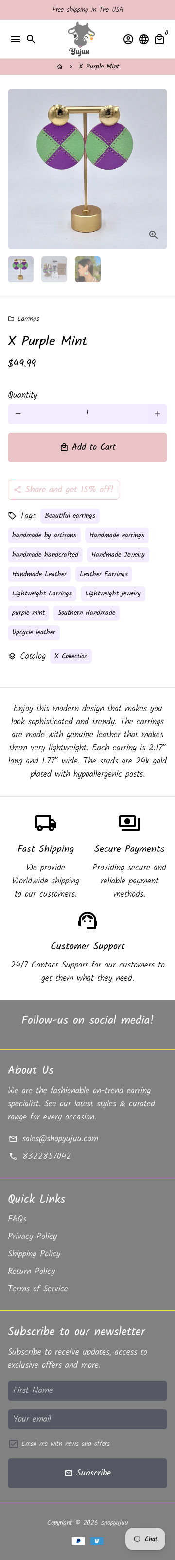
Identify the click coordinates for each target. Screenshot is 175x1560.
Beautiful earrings (70, 515)
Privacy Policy (32, 1236)
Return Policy (31, 1271)
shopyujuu (114, 1522)
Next (157, 169)
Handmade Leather (39, 574)
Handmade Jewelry (118, 554)
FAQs (17, 1219)
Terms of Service (38, 1289)
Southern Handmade (86, 613)
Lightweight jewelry (113, 593)
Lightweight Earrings (42, 593)
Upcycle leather (33, 632)
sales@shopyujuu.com (53, 1139)
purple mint (28, 613)
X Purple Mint (99, 66)
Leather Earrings (104, 574)
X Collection (71, 656)
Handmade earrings (116, 535)
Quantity (22, 395)
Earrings (23, 318)
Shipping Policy (34, 1254)
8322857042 (39, 1156)
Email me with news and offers (65, 1444)
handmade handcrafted (45, 554)
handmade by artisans (44, 535)
